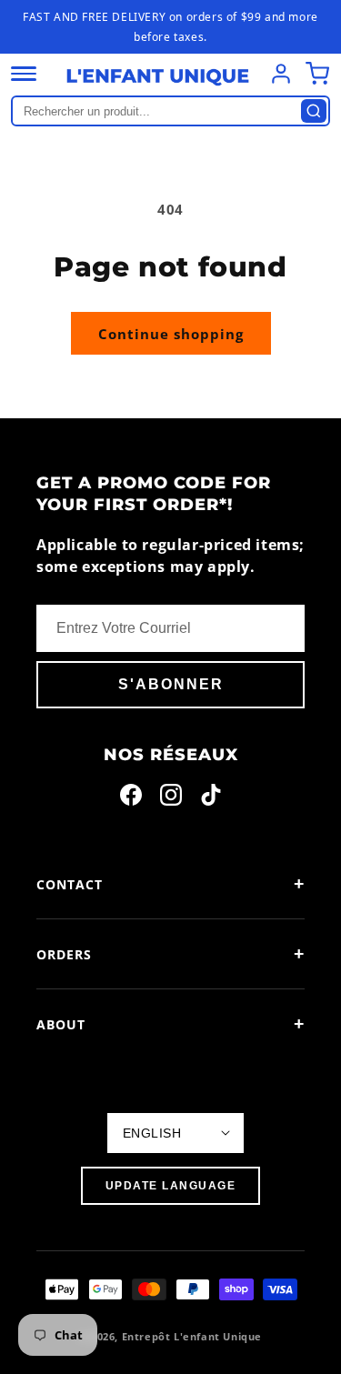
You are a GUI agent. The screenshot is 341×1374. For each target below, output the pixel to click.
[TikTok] (211, 798)
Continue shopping (171, 334)
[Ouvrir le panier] (317, 73)
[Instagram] (171, 798)
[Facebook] (131, 798)
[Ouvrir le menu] (23, 73)
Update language (170, 1185)
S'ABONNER (171, 684)
